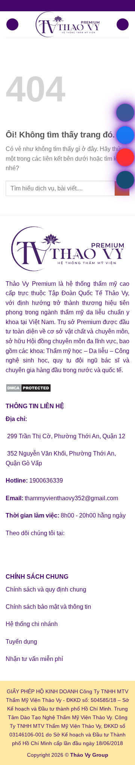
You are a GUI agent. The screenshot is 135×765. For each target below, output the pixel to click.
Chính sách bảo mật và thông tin (48, 607)
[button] (12, 24)
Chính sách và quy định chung (46, 589)
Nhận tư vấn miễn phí (34, 659)
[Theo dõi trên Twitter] (39, 552)
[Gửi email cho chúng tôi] (53, 552)
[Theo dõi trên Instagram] (26, 552)
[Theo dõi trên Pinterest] (66, 552)
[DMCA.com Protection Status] (28, 387)
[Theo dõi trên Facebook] (12, 552)
